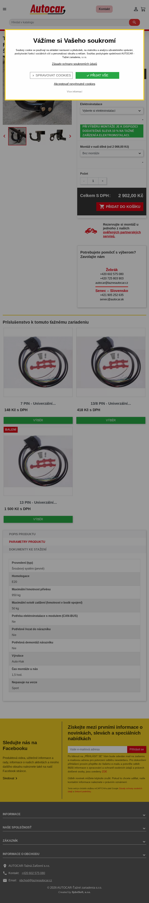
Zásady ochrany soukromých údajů (74, 63)
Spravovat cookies (51, 75)
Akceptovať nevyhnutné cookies (74, 83)
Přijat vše (97, 75)
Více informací (74, 91)
